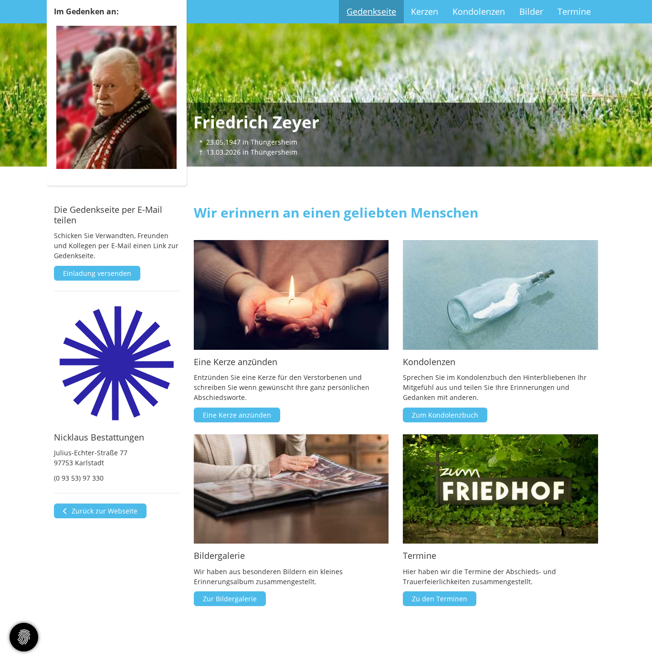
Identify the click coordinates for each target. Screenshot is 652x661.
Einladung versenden (97, 273)
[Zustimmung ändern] (24, 637)
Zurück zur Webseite (103, 510)
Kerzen (424, 11)
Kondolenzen (478, 11)
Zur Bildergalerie (230, 598)
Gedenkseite (371, 11)
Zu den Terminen (439, 598)
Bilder (531, 11)
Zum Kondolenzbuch (445, 415)
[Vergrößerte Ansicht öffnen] (116, 363)
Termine (574, 11)
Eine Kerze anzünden (237, 415)
